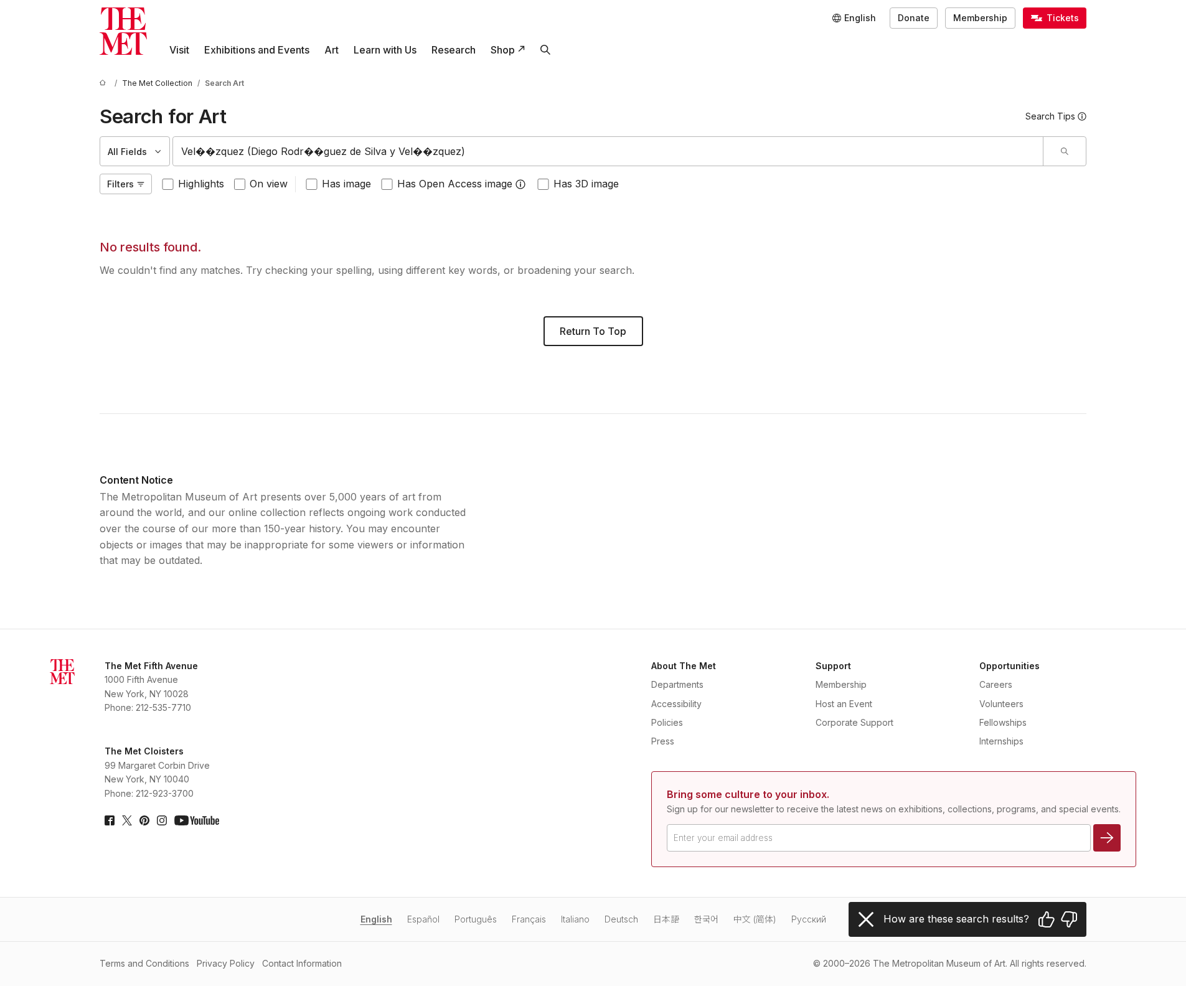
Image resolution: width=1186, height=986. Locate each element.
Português (475, 919)
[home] (105, 83)
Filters (120, 184)
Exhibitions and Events (256, 50)
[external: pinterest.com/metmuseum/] (144, 820)
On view (269, 183)
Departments (677, 684)
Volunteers (1001, 703)
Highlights (201, 183)
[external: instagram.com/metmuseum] (162, 820)
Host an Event (844, 703)
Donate (914, 17)
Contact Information (302, 963)
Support (833, 665)
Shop (503, 50)
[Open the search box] (545, 49)
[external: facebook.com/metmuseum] (110, 820)
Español (423, 919)
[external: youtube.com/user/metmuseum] (196, 820)
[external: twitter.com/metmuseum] (127, 820)
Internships (1001, 741)
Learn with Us (385, 50)
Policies (667, 722)
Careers (995, 684)
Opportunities (1009, 665)
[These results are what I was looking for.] (1047, 919)
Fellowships (1003, 722)
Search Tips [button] (1050, 116)
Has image (346, 183)
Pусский (808, 919)
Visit (179, 50)
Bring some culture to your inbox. (748, 794)
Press (662, 741)
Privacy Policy (226, 963)
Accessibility (676, 703)
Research (453, 50)
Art (331, 50)
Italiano (575, 919)
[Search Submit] (1064, 151)
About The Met (683, 665)
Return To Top (593, 331)
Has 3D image (586, 183)
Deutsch (621, 919)
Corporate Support (854, 722)
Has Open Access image (454, 183)
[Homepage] (123, 31)
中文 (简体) (754, 919)
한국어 (706, 919)
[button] (520, 184)
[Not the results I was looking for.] (1069, 919)
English (376, 919)
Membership (980, 17)
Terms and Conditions (144, 963)
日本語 (666, 919)
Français (529, 919)
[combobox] (608, 151)
